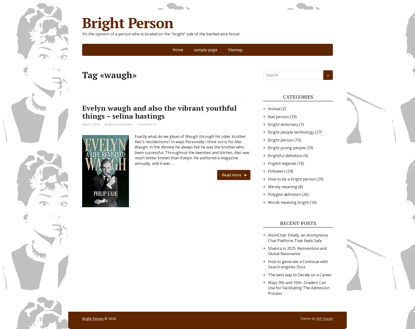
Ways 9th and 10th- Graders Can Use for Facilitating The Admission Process (299, 288)
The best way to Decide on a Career (300, 274)
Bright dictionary (283, 124)
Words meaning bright (288, 202)
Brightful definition (285, 155)
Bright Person (127, 23)
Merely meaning (282, 186)
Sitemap (235, 49)
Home (177, 49)
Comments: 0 (146, 124)
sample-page (205, 49)
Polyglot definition (284, 194)
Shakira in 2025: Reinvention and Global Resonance (297, 251)
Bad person (278, 116)
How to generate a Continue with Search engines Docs (298, 264)
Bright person (280, 140)
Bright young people (119, 124)
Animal (274, 108)
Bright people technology (291, 132)
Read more (231, 175)
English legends (282, 163)
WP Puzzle (325, 318)
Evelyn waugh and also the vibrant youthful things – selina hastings (159, 112)
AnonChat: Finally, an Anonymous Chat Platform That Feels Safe (298, 237)
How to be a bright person (292, 179)
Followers (276, 171)
